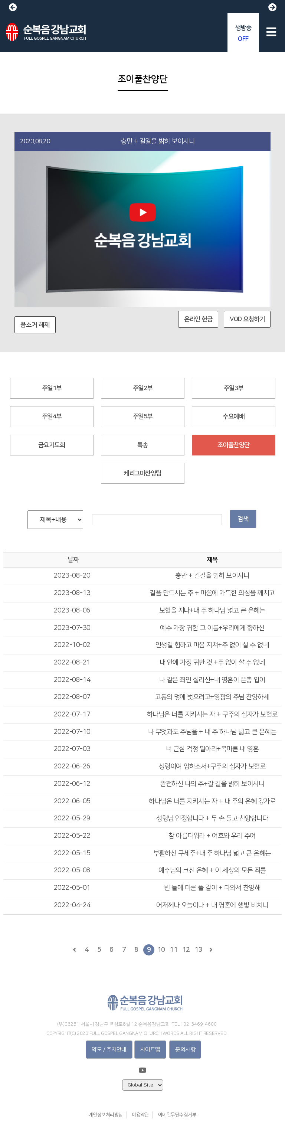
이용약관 (140, 1114)
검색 (243, 519)
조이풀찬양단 (233, 445)
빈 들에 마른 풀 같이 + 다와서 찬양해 (212, 888)
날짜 (73, 559)
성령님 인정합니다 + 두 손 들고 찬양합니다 (212, 818)
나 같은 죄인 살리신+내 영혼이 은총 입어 (212, 680)
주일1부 (52, 388)
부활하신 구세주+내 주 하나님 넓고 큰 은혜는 (212, 853)
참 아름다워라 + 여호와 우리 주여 (212, 836)
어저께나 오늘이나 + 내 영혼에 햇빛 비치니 (212, 905)
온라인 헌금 (198, 319)
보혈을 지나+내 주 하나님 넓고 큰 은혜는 (212, 610)
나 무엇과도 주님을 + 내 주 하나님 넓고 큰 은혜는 (212, 732)
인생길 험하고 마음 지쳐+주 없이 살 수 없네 (212, 645)
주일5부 (143, 416)
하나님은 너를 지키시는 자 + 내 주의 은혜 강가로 (212, 801)
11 (173, 950)
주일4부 (52, 416)
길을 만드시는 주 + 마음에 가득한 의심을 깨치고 (212, 593)
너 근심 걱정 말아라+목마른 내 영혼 (212, 749)
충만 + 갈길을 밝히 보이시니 (212, 575)
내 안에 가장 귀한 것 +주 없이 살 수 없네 (212, 662)
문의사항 (185, 1049)
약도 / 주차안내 (109, 1049)
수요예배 (233, 416)
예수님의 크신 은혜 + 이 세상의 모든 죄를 (212, 870)
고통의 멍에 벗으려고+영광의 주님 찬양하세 (212, 697)
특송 (142, 445)
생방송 (243, 33)
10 (161, 950)
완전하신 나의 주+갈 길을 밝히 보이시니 (212, 784)
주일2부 (143, 388)
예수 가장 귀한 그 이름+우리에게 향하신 (212, 628)
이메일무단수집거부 (177, 1114)
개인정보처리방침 (106, 1114)
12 (186, 950)
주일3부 (233, 388)
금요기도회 (51, 445)
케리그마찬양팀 (142, 473)
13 (198, 950)
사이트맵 (150, 1049)
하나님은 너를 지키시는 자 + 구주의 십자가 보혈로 (212, 714)
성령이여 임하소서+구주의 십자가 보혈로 (212, 766)
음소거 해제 (35, 324)
